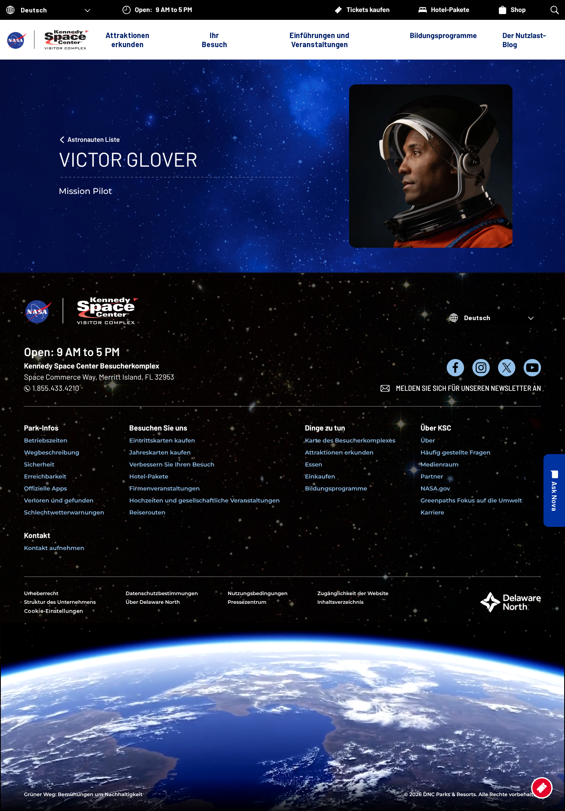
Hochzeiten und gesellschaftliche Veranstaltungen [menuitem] (204, 500)
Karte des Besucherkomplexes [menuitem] (350, 440)
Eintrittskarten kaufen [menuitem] (162, 440)
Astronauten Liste (93, 140)
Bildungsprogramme (443, 35)
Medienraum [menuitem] (440, 464)
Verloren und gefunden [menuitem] (58, 500)
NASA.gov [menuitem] (435, 488)
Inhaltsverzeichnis (340, 602)
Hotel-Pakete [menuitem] (148, 476)
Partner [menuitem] (432, 476)
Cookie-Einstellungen (53, 611)
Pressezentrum (247, 602)
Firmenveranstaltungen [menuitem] (164, 488)
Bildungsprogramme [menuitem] (336, 488)
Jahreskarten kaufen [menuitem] (160, 452)
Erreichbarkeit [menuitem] (45, 476)
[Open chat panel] (554, 490)
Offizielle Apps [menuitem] (45, 488)
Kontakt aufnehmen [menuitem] (54, 548)
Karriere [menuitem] (432, 512)
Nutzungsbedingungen (258, 594)
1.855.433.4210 (55, 387)
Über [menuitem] (428, 440)
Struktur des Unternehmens (60, 602)
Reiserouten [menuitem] (147, 512)
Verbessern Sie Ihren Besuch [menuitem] (172, 464)
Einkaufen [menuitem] (320, 476)
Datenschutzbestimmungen (162, 594)
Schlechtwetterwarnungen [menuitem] (64, 512)
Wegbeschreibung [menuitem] (51, 452)
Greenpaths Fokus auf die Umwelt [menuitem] (471, 500)
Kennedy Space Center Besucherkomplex (91, 365)
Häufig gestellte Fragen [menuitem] (456, 452)
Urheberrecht (41, 594)
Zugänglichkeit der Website (352, 594)
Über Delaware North (153, 602)
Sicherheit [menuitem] (39, 464)
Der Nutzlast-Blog (524, 40)
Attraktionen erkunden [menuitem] (339, 452)
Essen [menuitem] (313, 464)
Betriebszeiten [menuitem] (45, 440)
